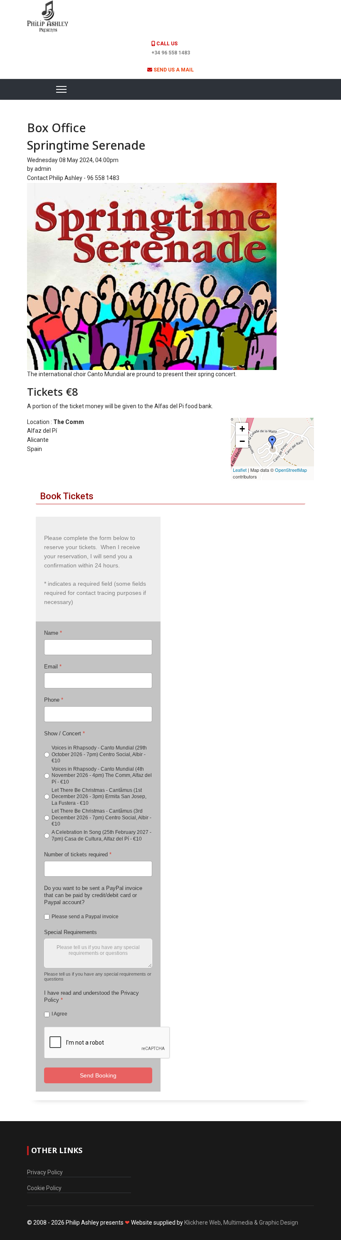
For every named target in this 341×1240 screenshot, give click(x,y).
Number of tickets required (77, 854)
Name (53, 633)
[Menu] (51, 89)
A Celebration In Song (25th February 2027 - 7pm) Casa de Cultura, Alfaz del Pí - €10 (101, 835)
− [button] (242, 441)
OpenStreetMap (291, 469)
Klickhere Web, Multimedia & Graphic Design (241, 1222)
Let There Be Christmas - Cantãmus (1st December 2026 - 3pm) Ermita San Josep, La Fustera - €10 (99, 796)
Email (53, 666)
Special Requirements (70, 932)
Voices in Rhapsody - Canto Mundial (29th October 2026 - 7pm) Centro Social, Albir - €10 (99, 754)
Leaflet (240, 469)
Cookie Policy (44, 1188)
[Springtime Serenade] (170, 276)
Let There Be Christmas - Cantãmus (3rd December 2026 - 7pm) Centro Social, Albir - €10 (101, 817)
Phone (53, 700)
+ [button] (242, 429)
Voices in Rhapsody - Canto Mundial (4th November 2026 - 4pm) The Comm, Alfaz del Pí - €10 (102, 775)
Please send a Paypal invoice (85, 916)
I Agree (59, 1014)
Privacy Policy (45, 1172)
